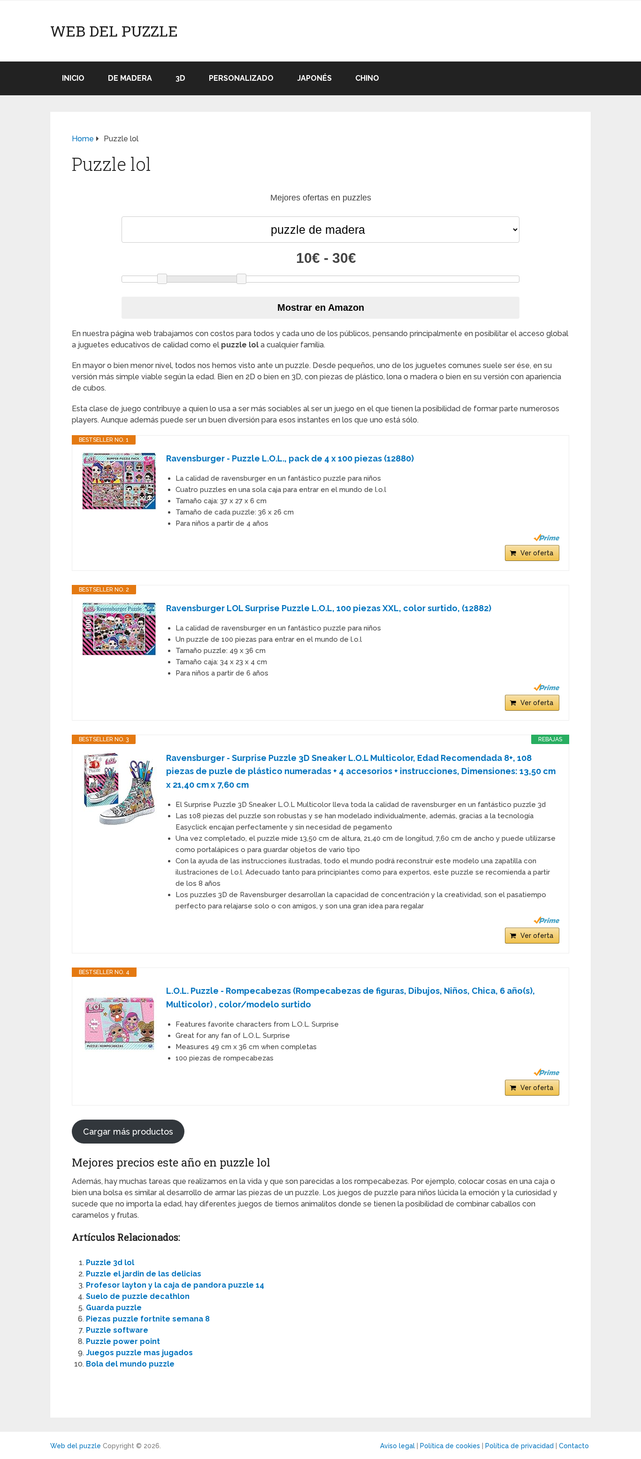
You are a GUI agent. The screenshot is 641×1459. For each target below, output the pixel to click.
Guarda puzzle (114, 1307)
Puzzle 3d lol (110, 1262)
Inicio (73, 78)
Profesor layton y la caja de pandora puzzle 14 (175, 1285)
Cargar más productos (128, 1131)
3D (180, 78)
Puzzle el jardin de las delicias (143, 1273)
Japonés (314, 78)
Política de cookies (450, 1446)
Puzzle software (117, 1330)
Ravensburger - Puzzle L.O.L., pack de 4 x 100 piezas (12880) (290, 458)
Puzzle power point (123, 1341)
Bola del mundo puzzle (130, 1363)
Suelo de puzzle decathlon (138, 1296)
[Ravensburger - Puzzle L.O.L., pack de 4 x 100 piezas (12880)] (119, 481)
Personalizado (241, 78)
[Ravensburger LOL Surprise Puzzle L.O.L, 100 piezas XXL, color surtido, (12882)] (119, 629)
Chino (367, 78)
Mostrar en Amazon (320, 307)
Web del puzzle (114, 30)
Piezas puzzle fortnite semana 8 (148, 1318)
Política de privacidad (519, 1446)
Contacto (574, 1446)
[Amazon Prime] (546, 537)
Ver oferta (536, 553)
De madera (130, 78)
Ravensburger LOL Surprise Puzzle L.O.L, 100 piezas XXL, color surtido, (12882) (328, 608)
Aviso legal (397, 1446)
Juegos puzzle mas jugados (139, 1352)
